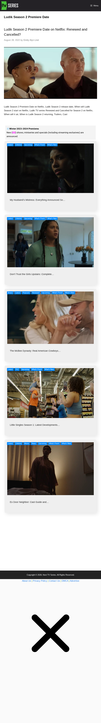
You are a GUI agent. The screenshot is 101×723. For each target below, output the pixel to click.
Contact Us (54, 581)
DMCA (65, 581)
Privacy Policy (40, 581)
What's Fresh (40, 145)
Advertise (74, 581)
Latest (10, 145)
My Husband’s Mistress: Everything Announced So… (37, 200)
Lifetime (19, 145)
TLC (17, 369)
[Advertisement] (50, 547)
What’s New (52, 145)
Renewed (35, 293)
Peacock (26, 293)
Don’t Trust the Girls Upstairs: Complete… (32, 274)
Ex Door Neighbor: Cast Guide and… (29, 502)
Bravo (10, 293)
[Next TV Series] (10, 5)
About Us (26, 581)
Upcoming (28, 145)
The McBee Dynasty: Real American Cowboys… (35, 350)
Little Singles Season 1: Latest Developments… (35, 425)
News (34, 443)
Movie (26, 443)
